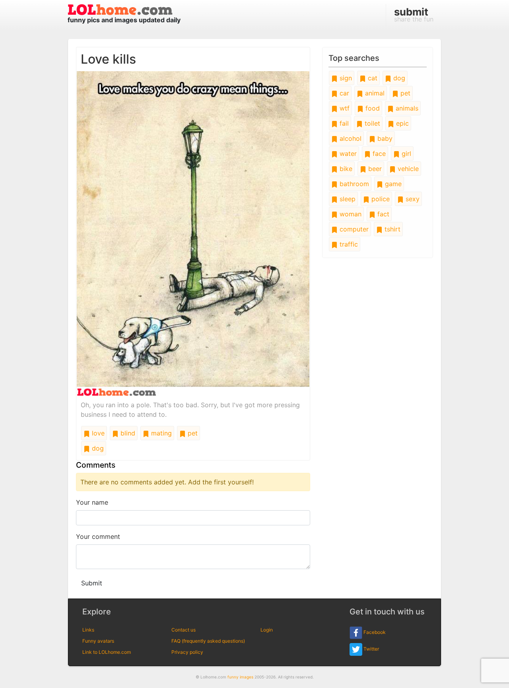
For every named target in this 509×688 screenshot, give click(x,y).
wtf (344, 108)
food (371, 108)
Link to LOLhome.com (106, 652)
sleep (347, 199)
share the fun (413, 14)
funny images (240, 676)
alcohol (349, 138)
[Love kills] (193, 233)
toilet (371, 123)
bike (345, 169)
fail (343, 123)
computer (353, 229)
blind (127, 433)
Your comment (98, 536)
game (392, 184)
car (343, 93)
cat (371, 78)
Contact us (183, 630)
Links (88, 630)
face (378, 153)
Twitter (370, 649)
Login (266, 630)
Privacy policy (187, 652)
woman (349, 214)
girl (405, 153)
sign (345, 78)
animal (374, 93)
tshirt (391, 229)
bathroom (353, 184)
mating (160, 433)
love (97, 433)
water (347, 153)
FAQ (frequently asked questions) (208, 641)
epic (401, 123)
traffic (348, 244)
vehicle (407, 169)
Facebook (374, 632)
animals (406, 108)
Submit (91, 583)
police (379, 199)
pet (192, 433)
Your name (92, 502)
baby (383, 138)
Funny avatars (98, 641)
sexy (412, 199)
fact (382, 214)
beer (374, 169)
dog (97, 448)
